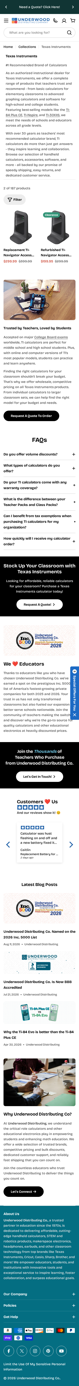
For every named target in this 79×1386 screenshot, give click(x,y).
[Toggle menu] (6, 20)
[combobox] (39, 32)
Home (8, 47)
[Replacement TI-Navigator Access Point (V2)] (21, 227)
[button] (6, 7)
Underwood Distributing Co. (38, 1378)
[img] (42, 807)
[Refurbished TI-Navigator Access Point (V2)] (58, 227)
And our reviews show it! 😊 (39, 813)
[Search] (69, 32)
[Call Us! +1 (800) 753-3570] (55, 20)
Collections (27, 47)
